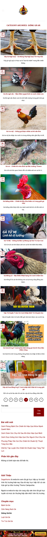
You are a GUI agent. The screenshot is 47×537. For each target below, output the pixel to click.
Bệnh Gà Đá (5, 505)
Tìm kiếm (4, 406)
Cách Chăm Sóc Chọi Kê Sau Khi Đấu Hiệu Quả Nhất (21, 433)
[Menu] (3, 10)
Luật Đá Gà (5, 517)
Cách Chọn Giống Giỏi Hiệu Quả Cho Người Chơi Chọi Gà (23, 437)
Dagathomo (5, 479)
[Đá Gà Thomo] (23, 10)
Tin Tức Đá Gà (7, 521)
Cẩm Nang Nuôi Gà (8, 509)
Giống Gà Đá (6, 513)
